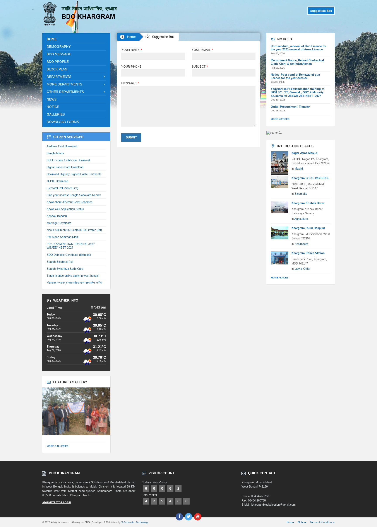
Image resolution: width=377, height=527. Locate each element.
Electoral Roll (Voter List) (62, 188)
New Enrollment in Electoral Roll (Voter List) (74, 230)
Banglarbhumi (55, 153)
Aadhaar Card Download (62, 146)
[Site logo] (80, 24)
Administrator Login (56, 502)
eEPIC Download (57, 181)
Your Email (202, 49)
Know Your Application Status (65, 209)
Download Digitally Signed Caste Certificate (74, 174)
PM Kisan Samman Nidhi (63, 237)
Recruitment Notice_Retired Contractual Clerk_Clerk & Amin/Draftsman (297, 62)
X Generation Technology (134, 522)
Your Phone (131, 66)
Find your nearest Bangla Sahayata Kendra (74, 195)
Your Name (131, 49)
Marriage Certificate (59, 223)
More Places (279, 277)
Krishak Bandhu (57, 216)
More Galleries (57, 446)
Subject (200, 66)
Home (131, 37)
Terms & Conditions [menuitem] (322, 522)
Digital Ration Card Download (65, 167)
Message (130, 83)
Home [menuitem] (290, 522)
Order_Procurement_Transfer (290, 106)
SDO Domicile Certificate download (69, 254)
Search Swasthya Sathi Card (65, 268)
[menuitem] (76, 39)
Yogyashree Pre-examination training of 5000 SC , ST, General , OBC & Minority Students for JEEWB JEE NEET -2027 (297, 92)
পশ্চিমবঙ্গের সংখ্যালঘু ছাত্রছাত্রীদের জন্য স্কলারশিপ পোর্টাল (74, 282)
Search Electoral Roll (60, 261)
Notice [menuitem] (302, 522)
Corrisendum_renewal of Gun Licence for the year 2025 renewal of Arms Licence (298, 47)
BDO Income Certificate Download (68, 160)
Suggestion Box (321, 10)
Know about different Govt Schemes (70, 202)
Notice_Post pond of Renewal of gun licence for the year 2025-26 (295, 76)
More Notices (280, 119)
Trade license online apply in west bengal (73, 275)
